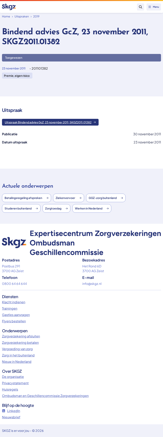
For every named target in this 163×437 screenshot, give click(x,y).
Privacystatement (15, 383)
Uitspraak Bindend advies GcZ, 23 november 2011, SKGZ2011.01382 (48, 122)
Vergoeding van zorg (17, 349)
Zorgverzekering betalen (20, 342)
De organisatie (13, 377)
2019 (36, 16)
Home (6, 16)
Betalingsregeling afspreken (23, 198)
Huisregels (10, 389)
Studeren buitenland (18, 208)
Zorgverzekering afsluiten (21, 336)
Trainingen (9, 308)
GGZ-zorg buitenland (103, 198)
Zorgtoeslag (53, 208)
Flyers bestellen (14, 321)
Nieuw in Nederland (16, 361)
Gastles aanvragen (16, 315)
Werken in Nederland (88, 208)
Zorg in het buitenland (18, 355)
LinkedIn (13, 411)
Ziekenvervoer (65, 198)
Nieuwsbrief (11, 417)
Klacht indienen (13, 302)
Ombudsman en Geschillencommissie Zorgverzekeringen (45, 396)
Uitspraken (22, 16)
